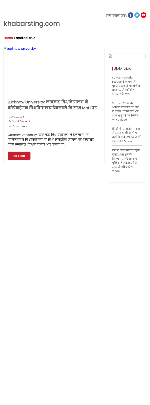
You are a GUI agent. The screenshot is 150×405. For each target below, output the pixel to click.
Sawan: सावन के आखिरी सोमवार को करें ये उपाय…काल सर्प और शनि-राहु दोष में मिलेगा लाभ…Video (125, 111)
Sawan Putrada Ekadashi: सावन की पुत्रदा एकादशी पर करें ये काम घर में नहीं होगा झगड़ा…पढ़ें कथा (126, 86)
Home (8, 38)
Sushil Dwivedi (21, 121)
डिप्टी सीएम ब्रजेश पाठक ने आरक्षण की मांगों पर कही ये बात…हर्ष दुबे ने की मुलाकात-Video (126, 135)
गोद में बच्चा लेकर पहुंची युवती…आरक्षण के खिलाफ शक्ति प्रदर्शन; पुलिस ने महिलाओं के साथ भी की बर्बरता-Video (125, 160)
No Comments (18, 126)
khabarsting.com (32, 23)
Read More (19, 155)
